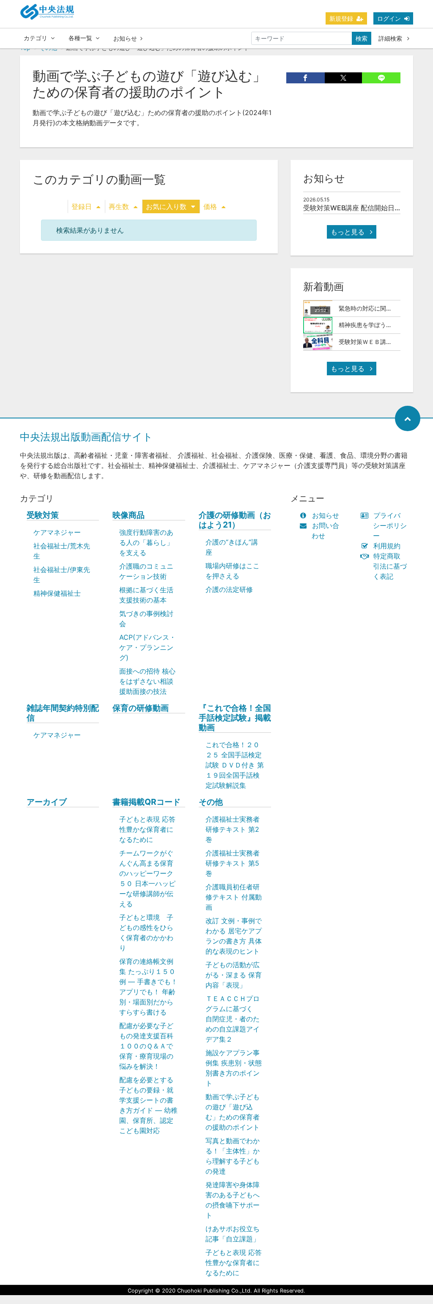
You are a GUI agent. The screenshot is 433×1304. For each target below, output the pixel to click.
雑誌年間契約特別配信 (63, 713)
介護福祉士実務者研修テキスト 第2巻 (233, 829)
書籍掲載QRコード (146, 802)
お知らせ (125, 38)
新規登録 (341, 18)
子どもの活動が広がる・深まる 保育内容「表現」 (234, 974)
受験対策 (43, 515)
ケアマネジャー (57, 532)
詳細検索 (391, 38)
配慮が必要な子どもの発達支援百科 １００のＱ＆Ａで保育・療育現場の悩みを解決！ (150, 1045)
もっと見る (349, 232)
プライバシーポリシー (390, 525)
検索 (361, 38)
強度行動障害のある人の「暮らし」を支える (146, 542)
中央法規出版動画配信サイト (86, 437)
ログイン (389, 18)
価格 (210, 206)
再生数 (119, 206)
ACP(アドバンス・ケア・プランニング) (147, 647)
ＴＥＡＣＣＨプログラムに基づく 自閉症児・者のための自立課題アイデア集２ (233, 1018)
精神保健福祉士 (57, 593)
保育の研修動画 (140, 708)
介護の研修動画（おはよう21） (235, 520)
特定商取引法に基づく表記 (390, 566)
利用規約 (386, 546)
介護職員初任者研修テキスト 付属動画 (234, 897)
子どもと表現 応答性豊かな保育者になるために (147, 829)
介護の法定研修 (229, 589)
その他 (211, 802)
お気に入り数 (166, 206)
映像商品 (128, 515)
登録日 (81, 206)
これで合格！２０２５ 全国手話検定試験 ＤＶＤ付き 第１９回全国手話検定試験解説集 (235, 765)
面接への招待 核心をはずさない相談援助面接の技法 (147, 681)
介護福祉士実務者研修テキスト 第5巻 (233, 863)
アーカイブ (47, 802)
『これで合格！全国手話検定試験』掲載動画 (235, 717)
